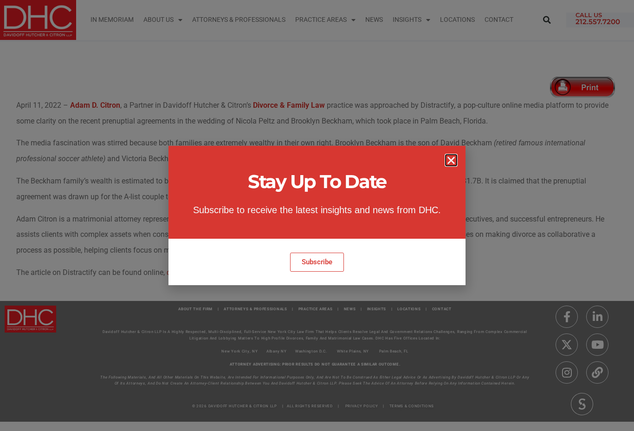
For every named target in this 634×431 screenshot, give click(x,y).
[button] (451, 160)
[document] (317, 215)
